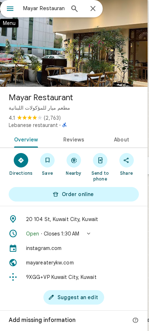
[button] (74, 233)
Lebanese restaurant (33, 125)
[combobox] (43, 8)
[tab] (24, 139)
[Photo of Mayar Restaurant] (74, 43)
